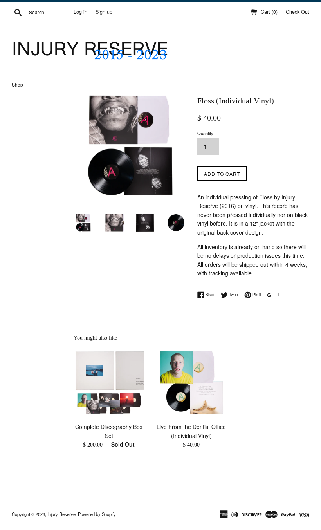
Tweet (233, 294)
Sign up (104, 11)
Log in (80, 11)
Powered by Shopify (97, 514)
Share (209, 294)
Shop (17, 84)
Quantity (205, 133)
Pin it (256, 294)
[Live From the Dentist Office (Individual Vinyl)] (191, 383)
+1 (276, 294)
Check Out (297, 11)
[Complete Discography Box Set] (109, 383)
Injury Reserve (61, 514)
